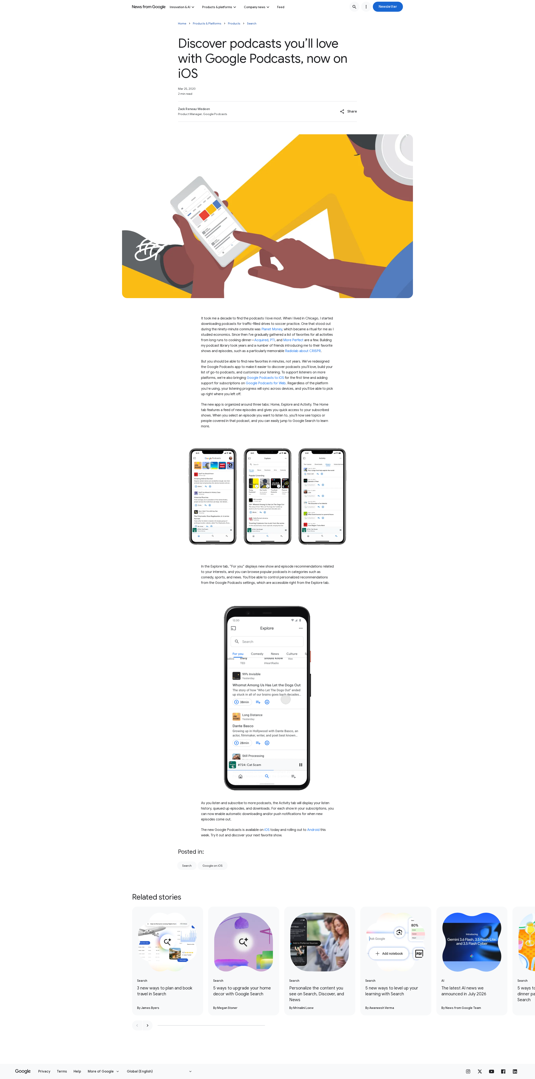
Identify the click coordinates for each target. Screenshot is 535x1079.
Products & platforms (217, 7)
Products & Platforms (207, 23)
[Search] (354, 7)
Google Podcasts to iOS (265, 378)
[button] (388, 7)
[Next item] (148, 1025)
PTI (272, 340)
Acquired (261, 340)
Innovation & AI (180, 7)
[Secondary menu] (366, 7)
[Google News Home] (149, 7)
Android (313, 830)
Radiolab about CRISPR (303, 351)
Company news (254, 7)
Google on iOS (213, 866)
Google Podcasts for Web (266, 383)
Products (234, 23)
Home (182, 23)
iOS (267, 830)
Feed (280, 7)
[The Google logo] (23, 1071)
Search (251, 23)
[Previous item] (137, 1025)
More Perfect (293, 340)
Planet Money (271, 329)
